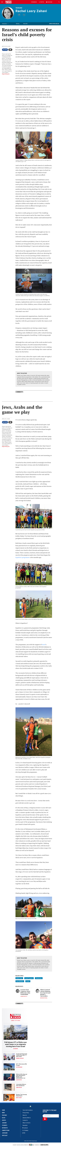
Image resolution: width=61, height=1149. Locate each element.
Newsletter (25, 1125)
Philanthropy (39, 978)
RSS (24, 1133)
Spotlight (4, 1135)
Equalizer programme (22, 557)
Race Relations (19, 981)
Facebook (25, 1128)
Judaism (4, 1122)
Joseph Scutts (23, 996)
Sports (4, 1120)
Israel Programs (29, 978)
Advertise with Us (27, 1117)
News (3, 1112)
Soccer (27, 981)
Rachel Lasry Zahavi (31, 11)
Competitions (5, 1130)
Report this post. (6, 74)
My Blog (17, 23)
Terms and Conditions (28, 1110)
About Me (25, 23)
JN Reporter (19, 1079)
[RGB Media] (31, 1145)
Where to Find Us (26, 1122)
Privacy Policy (26, 1112)
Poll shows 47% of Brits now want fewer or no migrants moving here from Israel (15, 1044)
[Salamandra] (44, 1144)
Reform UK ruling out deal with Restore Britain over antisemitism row (21, 1076)
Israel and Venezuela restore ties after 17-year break (21, 1055)
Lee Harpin (15, 1048)
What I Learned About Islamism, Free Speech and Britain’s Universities (45, 993)
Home (3, 1110)
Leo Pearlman (19, 1067)
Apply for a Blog (54, 23)
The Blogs (18, 8)
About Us (25, 1115)
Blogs (3, 1117)
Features (4, 1115)
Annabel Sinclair (20, 1058)
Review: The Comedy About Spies (21, 1095)
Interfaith (5, 1128)
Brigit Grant (19, 1097)
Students (4, 1125)
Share (5, 49)
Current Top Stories (15, 1020)
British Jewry (19, 978)
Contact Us (25, 1120)
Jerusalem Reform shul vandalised (21, 1085)
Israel (43, 644)
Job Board (4, 1133)
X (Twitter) (26, 1130)
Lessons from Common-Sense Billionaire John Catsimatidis (25, 992)
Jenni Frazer (19, 1087)
